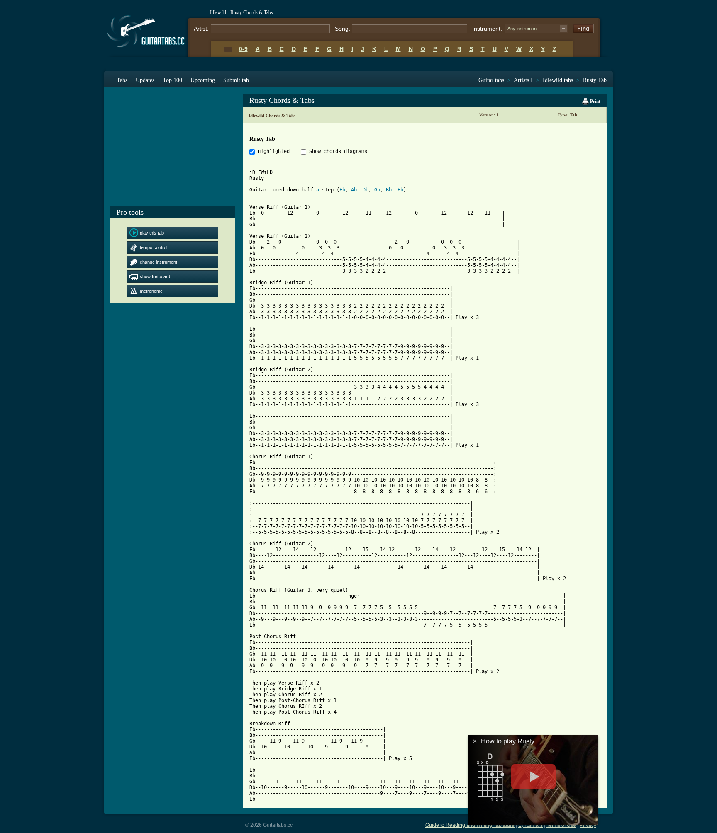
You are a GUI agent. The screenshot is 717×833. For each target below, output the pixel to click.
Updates (145, 80)
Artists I (523, 80)
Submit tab (236, 80)
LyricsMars (530, 825)
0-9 (243, 49)
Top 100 (172, 80)
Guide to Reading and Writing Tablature (470, 825)
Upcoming (202, 80)
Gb (377, 190)
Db (365, 190)
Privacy (588, 825)
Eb (342, 190)
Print (594, 101)
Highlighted (274, 152)
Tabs (122, 80)
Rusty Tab (595, 80)
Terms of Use (561, 825)
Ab (354, 190)
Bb (389, 190)
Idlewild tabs (558, 80)
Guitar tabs (491, 80)
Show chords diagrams (338, 152)
